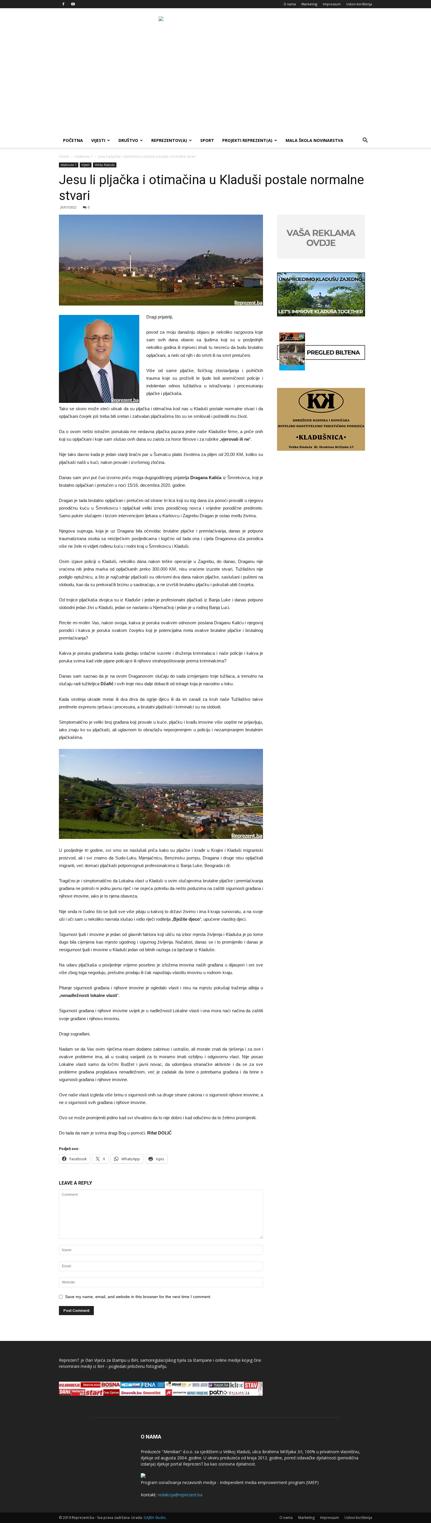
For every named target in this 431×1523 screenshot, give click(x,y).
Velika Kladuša (105, 165)
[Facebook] (63, 4)
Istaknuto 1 (84, 156)
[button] (365, 141)
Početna (73, 140)
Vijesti (98, 140)
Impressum (332, 4)
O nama (290, 4)
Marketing (309, 4)
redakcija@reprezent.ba (180, 1494)
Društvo (128, 140)
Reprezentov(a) (169, 140)
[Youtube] (73, 4)
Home (64, 156)
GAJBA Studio (155, 1517)
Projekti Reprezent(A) (247, 140)
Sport (207, 140)
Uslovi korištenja (359, 4)
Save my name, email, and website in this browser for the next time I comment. (138, 1296)
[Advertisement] (215, 89)
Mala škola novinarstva (314, 140)
